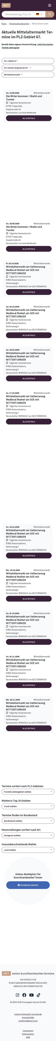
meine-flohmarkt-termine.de (28, 1014)
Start (4, 23)
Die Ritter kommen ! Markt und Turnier (24, 97)
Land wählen (10, 850)
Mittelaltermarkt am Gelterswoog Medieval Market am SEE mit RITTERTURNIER (25, 270)
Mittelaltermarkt (12, 74)
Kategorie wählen (12, 835)
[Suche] (49, 14)
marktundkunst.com (28, 1020)
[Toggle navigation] (50, 5)
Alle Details (29, 118)
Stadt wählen (10, 806)
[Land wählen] (39, 14)
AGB (40, 1037)
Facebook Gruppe (29, 885)
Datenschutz (38, 1033)
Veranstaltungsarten (19, 23)
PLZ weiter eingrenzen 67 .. (16, 67)
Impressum (38, 1030)
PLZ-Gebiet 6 (10, 61)
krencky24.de (28, 1017)
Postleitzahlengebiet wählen (17, 791)
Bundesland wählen (13, 820)
